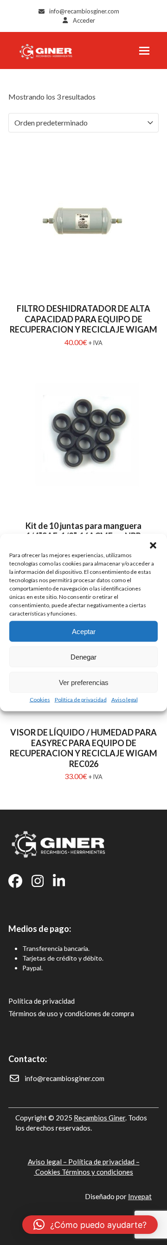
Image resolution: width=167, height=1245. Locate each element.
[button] (153, 545)
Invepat (140, 1196)
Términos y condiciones (97, 1172)
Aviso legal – (48, 1161)
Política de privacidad (81, 699)
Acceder (84, 20)
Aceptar (84, 631)
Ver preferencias (84, 682)
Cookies (40, 699)
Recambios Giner (99, 1117)
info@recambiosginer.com (84, 11)
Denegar (83, 656)
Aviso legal (124, 699)
